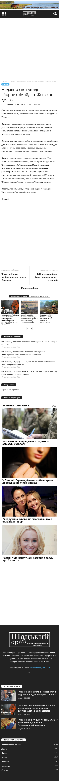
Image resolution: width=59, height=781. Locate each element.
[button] (54, 14)
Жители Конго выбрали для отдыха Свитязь (13, 277)
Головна (4, 82)
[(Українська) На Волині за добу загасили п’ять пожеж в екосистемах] (49, 307)
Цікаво (4, 753)
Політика (5, 762)
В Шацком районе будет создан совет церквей (46, 277)
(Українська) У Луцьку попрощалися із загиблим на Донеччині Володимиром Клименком (28, 362)
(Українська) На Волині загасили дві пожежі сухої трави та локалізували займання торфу (29, 318)
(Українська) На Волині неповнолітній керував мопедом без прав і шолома (29, 343)
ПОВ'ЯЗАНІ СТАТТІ (19, 296)
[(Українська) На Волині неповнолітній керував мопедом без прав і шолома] (8, 695)
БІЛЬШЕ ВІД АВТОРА (39, 296)
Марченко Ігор (12, 104)
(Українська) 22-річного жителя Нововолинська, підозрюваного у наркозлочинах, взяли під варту (29, 372)
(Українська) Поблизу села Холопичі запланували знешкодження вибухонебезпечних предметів (10, 319)
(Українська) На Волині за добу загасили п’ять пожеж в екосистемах (46, 318)
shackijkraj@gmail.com (40, 667)
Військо (4, 757)
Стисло (5, 84)
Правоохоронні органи (10, 745)
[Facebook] (29, 673)
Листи (4, 749)
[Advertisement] (29, 48)
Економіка (5, 766)
